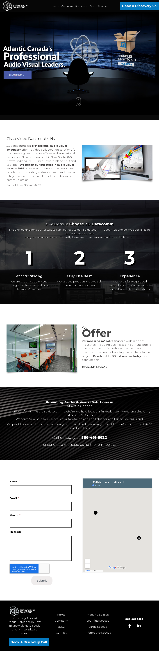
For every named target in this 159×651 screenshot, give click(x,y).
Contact (61, 632)
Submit (42, 580)
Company (61, 620)
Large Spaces (98, 626)
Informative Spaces (98, 632)
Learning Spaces (97, 620)
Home (61, 614)
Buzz (61, 626)
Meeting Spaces (98, 614)
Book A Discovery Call (29, 642)
